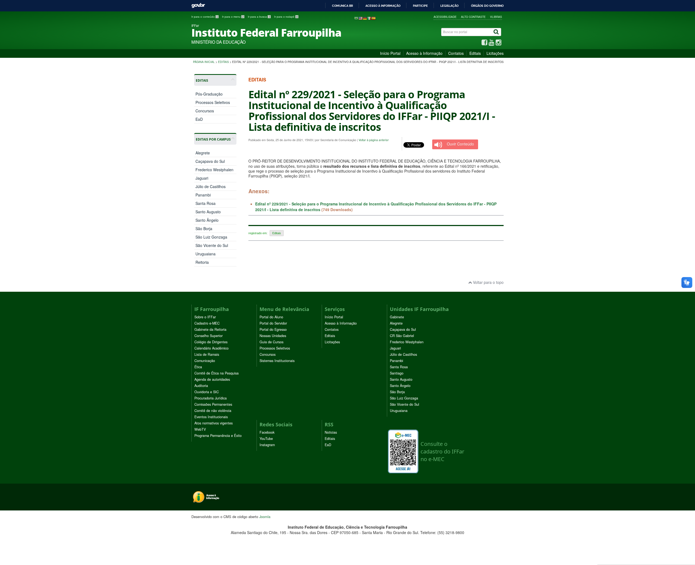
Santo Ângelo (207, 220)
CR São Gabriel (402, 335)
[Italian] (369, 18)
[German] (365, 18)
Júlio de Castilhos (210, 186)
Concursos (204, 110)
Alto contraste (473, 17)
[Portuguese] (356, 18)
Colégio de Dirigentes (211, 341)
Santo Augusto (208, 211)
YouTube (266, 438)
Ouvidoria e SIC (206, 391)
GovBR (198, 5)
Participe (420, 6)
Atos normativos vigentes (213, 423)
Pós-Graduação (209, 94)
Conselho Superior (208, 335)
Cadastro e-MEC (207, 323)
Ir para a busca (259, 16)
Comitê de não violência (212, 410)
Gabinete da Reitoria (210, 329)
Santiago (396, 373)
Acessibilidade (445, 17)
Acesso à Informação (424, 53)
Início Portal (390, 53)
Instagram (267, 444)
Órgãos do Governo (487, 6)
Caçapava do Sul (210, 161)
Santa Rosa (205, 203)
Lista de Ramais (206, 354)
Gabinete (397, 317)
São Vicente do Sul (211, 245)
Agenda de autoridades (212, 379)
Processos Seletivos (212, 102)
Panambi (203, 195)
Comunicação (204, 360)
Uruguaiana (205, 253)
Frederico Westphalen (214, 169)
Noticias (331, 432)
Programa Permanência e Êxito (218, 435)
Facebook (267, 432)
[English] (360, 18)
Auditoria (201, 385)
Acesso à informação (382, 6)
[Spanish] (373, 18)
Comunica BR (342, 6)
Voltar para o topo (488, 282)
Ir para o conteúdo (204, 16)
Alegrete (202, 152)
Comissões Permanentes (213, 404)
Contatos (456, 53)
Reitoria (202, 262)
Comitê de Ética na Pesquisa (216, 373)
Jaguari (201, 178)
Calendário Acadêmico (211, 348)
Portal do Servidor (273, 323)
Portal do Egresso (273, 329)
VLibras (496, 17)
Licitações (495, 53)
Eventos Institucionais (211, 416)
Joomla (264, 516)
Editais (475, 53)
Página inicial (204, 62)
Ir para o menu (233, 16)
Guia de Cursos (271, 341)
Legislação (449, 6)
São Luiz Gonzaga (211, 237)
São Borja (203, 228)
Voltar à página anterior (374, 140)
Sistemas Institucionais (277, 360)
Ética (198, 366)
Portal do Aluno (271, 317)
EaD (199, 119)
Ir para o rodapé (286, 16)
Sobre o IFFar (205, 317)
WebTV (200, 429)
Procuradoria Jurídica (210, 398)
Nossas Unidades (273, 335)
